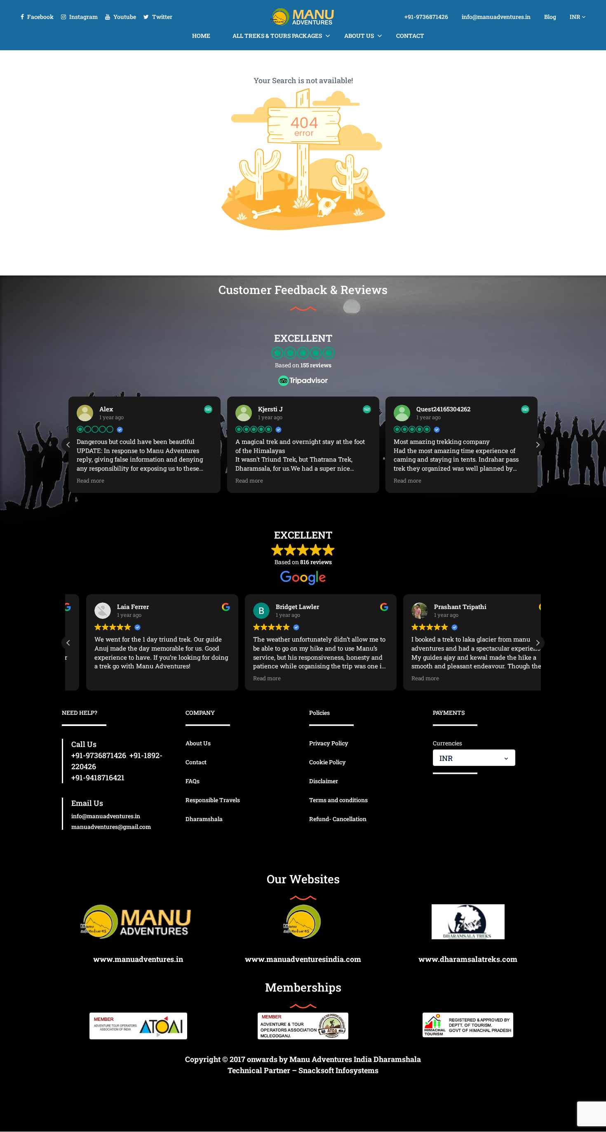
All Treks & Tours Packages (277, 36)
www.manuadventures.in (138, 959)
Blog (550, 17)
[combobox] (474, 757)
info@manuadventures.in (496, 17)
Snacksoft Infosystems (338, 1070)
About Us (359, 36)
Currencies (447, 743)
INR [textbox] (446, 758)
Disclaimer (323, 781)
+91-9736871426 (426, 17)
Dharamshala (204, 819)
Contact (410, 36)
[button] (537, 445)
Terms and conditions (338, 800)
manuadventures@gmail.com (111, 827)
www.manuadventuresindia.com (303, 959)
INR (576, 17)
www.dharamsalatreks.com (467, 959)
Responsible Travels (213, 800)
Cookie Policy (327, 762)
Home (201, 36)
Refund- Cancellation (337, 819)
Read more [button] (90, 480)
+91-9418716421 (97, 777)
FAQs (193, 781)
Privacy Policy (328, 743)
